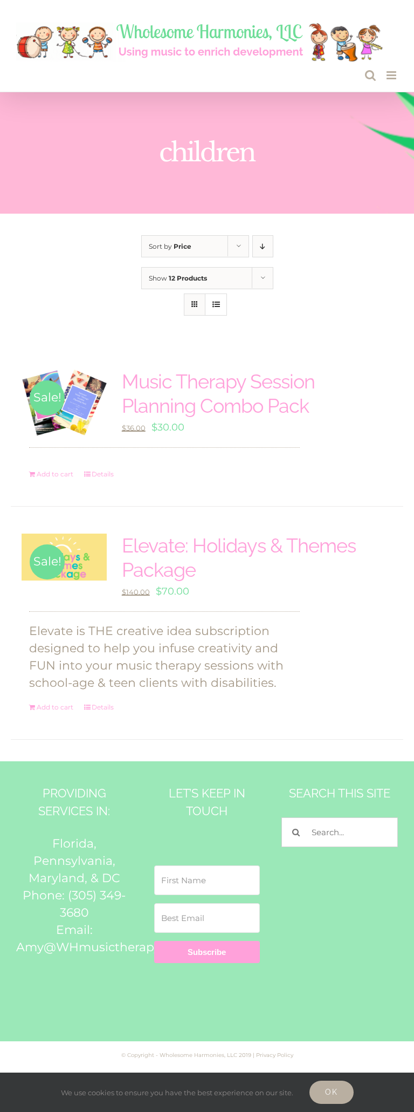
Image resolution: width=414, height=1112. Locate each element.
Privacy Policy (274, 1055)
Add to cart (55, 474)
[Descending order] (262, 246)
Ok (331, 1092)
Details (103, 474)
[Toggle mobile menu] (392, 75)
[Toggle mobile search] (370, 75)
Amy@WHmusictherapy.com (102, 947)
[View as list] (215, 304)
